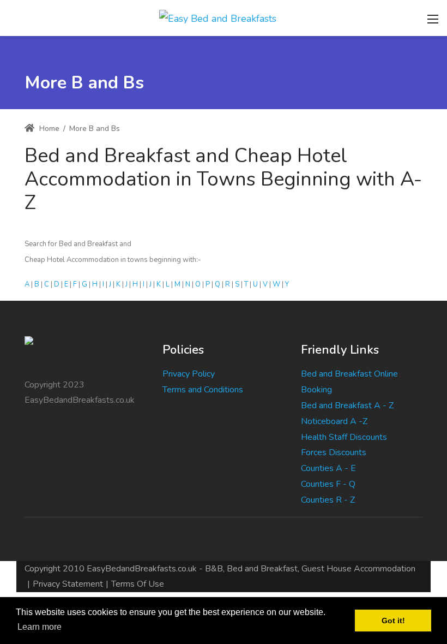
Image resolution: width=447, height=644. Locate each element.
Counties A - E (328, 468)
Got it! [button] (393, 620)
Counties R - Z (328, 500)
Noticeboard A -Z (334, 421)
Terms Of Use (137, 584)
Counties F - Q (328, 484)
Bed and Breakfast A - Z (347, 405)
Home (48, 128)
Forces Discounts (333, 452)
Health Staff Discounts (344, 437)
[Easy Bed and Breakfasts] (217, 17)
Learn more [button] (39, 626)
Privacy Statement (68, 584)
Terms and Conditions (202, 390)
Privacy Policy (188, 374)
